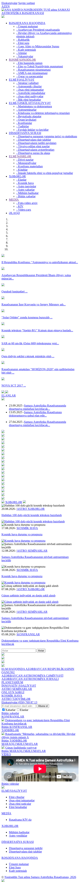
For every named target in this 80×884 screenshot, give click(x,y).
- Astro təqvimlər (26, 186)
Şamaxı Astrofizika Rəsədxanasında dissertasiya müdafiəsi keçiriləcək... (37, 407)
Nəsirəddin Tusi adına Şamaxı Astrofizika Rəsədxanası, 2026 (40, 877)
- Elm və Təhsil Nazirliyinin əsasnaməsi (39, 66)
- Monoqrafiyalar (26, 163)
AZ (3, 6)
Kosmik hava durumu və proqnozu (21, 534)
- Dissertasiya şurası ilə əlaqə (33, 153)
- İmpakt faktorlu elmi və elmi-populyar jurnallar (44, 173)
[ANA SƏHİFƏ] (2, 16)
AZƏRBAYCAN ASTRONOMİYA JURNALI (30, 679)
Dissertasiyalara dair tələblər (25, 851)
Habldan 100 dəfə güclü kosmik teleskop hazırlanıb (31, 515)
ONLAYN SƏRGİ (12, 692)
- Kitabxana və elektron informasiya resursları (43, 113)
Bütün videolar (10, 783)
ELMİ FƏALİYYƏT (21, 79)
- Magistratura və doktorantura (34, 106)
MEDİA (14, 199)
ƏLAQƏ (14, 213)
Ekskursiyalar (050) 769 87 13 (19, 702)
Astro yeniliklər (18, 835)
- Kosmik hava (25, 183)
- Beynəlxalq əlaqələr (28, 116)
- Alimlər (21, 53)
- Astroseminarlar (26, 109)
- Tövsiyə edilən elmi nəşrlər (33, 146)
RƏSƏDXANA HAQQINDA (27, 23)
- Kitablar (22, 169)
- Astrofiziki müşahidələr (30, 93)
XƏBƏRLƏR (17, 176)
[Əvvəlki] (3, 392)
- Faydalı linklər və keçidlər (32, 129)
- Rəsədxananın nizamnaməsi (33, 69)
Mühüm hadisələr (19, 832)
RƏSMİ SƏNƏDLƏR (22, 59)
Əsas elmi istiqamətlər (22, 800)
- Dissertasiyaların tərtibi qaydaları (36, 143)
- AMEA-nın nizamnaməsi (31, 73)
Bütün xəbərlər (10, 713)
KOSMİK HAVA (27, 528)
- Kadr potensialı (26, 49)
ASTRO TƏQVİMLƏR (16, 699)
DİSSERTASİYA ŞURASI (25, 133)
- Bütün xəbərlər (26, 196)
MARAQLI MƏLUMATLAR (19, 744)
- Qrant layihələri (26, 119)
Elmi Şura (15, 867)
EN (8, 6)
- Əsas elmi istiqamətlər (30, 89)
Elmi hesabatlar (18, 807)
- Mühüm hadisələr (27, 193)
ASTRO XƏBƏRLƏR (30, 508)
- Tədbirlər (22, 126)
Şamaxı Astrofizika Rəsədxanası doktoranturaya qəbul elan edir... (35, 414)
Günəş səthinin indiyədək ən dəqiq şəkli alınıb (28, 595)
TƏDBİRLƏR (10, 730)
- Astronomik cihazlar (29, 86)
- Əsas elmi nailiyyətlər (29, 96)
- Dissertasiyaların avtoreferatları (35, 149)
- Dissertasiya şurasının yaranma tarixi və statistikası (46, 136)
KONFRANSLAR (28, 634)
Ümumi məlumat (19, 864)
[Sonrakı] (6, 392)
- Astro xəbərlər (25, 189)
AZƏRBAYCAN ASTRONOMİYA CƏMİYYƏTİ (32, 675)
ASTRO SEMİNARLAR (31, 550)
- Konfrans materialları (29, 166)
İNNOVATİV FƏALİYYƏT (18, 685)
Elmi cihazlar (16, 797)
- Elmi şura (22, 43)
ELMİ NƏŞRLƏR (20, 156)
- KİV (19, 206)
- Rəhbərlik (23, 39)
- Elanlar (21, 179)
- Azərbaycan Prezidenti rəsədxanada (38, 29)
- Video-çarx (23, 209)
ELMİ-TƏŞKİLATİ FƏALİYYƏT (30, 103)
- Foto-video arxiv (27, 203)
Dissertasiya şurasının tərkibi (25, 848)
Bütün (16, 726)
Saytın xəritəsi (26, 3)
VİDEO (6, 754)
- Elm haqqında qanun (29, 63)
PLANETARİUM (12, 682)
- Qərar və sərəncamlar (29, 76)
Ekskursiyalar (9, 3)
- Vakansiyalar (24, 56)
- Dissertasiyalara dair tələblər (33, 139)
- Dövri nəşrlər (24, 159)
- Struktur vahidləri (27, 83)
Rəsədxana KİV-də (20, 819)
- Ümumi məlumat (27, 26)
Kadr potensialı (18, 870)
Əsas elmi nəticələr (20, 803)
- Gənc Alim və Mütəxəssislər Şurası (37, 46)
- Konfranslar (24, 123)
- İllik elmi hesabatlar (28, 99)
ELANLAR (8, 395)
